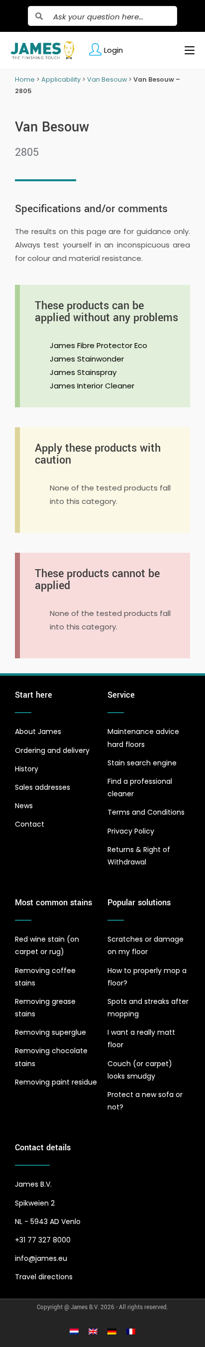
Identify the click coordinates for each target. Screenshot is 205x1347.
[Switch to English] (93, 1331)
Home (25, 79)
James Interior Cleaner (92, 385)
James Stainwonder (87, 359)
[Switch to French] (130, 1331)
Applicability (61, 79)
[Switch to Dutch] (74, 1331)
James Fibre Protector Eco (98, 345)
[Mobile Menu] (186, 50)
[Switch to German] (111, 1331)
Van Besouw (107, 79)
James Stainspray (83, 372)
